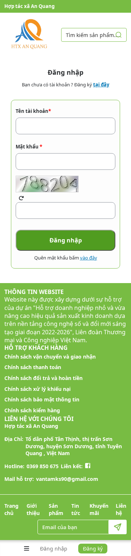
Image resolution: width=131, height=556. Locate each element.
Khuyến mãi (99, 509)
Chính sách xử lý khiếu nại (37, 388)
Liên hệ (121, 509)
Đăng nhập (53, 548)
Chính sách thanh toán (32, 367)
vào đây (88, 257)
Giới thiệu (33, 509)
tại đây (101, 84)
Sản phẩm (56, 509)
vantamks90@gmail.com (67, 478)
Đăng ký (93, 548)
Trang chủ (11, 509)
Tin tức (75, 509)
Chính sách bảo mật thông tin (41, 399)
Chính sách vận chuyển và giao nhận (50, 356)
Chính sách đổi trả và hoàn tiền (43, 378)
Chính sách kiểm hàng (32, 410)
